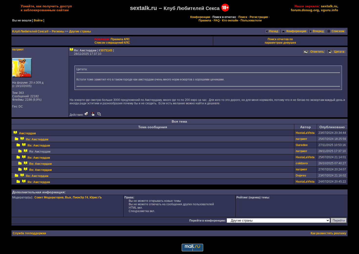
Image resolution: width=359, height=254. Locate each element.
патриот (18, 49)
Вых (68, 197)
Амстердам (27, 133)
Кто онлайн (230, 20)
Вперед (318, 31)
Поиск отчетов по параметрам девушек (280, 41)
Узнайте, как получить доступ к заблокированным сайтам (46, 8)
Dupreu (301, 175)
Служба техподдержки (29, 233)
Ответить (317, 51)
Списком (338, 31)
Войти (38, 20)
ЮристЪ (96, 197)
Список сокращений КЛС (112, 42)
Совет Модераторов (48, 197)
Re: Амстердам (37, 139)
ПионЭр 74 (80, 197)
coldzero (302, 163)
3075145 (106, 50)
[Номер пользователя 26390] (22, 76)
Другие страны (80, 31)
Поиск (242, 17)
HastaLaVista (305, 133)
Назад (273, 31)
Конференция (296, 31)
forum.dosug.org (305, 10)
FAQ (217, 20)
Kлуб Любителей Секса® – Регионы (38, 31)
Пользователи (251, 20)
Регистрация (259, 17)
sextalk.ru (329, 6)
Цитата (339, 51)
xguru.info (329, 10)
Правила (205, 20)
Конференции (200, 17)
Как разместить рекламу (328, 233)
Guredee (302, 145)
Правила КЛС (120, 39)
